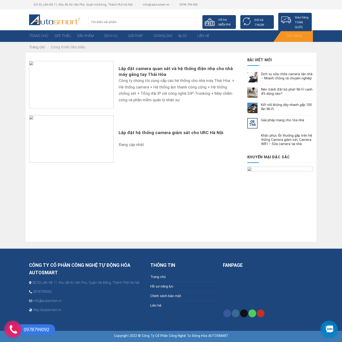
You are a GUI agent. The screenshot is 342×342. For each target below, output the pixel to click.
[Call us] (252, 313)
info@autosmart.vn (47, 301)
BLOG (182, 36)
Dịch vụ (110, 36)
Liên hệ (155, 305)
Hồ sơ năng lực (162, 286)
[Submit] (193, 22)
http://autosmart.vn (47, 310)
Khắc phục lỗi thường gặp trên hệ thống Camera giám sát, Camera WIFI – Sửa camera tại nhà (286, 139)
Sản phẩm (85, 36)
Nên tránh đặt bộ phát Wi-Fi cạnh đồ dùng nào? (286, 91)
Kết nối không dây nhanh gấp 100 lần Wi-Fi (286, 107)
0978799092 (42, 292)
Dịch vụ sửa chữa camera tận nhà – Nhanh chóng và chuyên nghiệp (286, 76)
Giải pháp (135, 36)
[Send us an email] (244, 313)
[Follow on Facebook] (227, 313)
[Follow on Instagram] (235, 313)
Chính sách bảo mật (165, 296)
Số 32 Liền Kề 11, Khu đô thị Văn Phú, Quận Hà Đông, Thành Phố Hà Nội (86, 283)
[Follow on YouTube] (261, 313)
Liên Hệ (203, 36)
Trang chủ (37, 47)
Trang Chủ (38, 36)
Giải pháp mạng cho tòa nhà (282, 120)
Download (163, 36)
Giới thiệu (62, 36)
